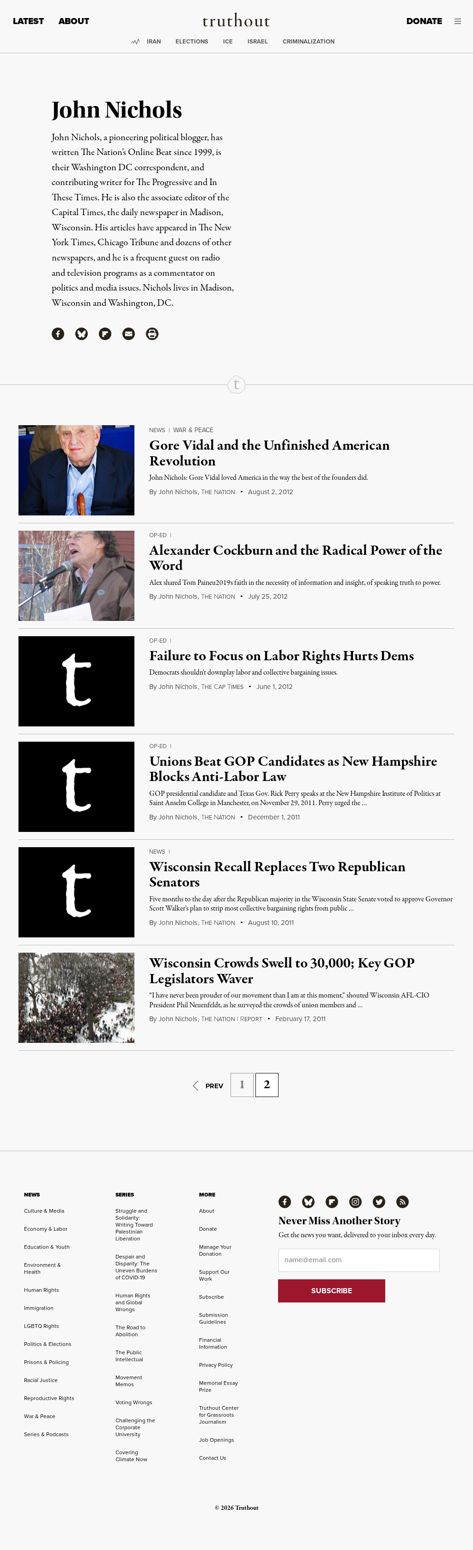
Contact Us (212, 1458)
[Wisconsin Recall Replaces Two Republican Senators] (76, 892)
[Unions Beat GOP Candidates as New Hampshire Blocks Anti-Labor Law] (76, 787)
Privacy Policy (216, 1365)
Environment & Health (42, 1268)
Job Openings (216, 1440)
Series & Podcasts (46, 1434)
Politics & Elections (48, 1344)
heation (218, 492)
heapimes (222, 687)
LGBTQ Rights (41, 1326)
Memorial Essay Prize (218, 1386)
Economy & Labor (45, 1229)
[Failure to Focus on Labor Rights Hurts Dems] (76, 681)
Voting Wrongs (133, 1402)
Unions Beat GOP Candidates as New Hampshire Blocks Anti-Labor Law (293, 770)
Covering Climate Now (131, 1455)
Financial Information (213, 1343)
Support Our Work (214, 1275)
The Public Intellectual (129, 1355)
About (74, 21)
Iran (154, 41)
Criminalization (308, 41)
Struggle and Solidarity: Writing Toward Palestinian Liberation (134, 1224)
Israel (258, 41)
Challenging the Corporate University (135, 1427)
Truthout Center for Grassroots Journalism (219, 1415)
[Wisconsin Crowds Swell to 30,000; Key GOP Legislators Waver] (76, 998)
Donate (424, 21)
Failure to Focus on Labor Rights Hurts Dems (281, 656)
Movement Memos (128, 1380)
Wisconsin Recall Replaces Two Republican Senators (277, 875)
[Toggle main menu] (458, 21)
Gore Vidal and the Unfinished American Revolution (269, 454)
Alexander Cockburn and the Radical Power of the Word (295, 559)
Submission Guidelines (213, 1318)
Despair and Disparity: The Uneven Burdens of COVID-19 (136, 1266)
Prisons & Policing (46, 1362)
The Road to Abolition (130, 1330)
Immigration (39, 1308)
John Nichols (177, 491)
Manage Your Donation (215, 1250)
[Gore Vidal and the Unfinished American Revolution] (76, 470)
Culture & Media (44, 1211)
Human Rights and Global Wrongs (133, 1302)
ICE (228, 41)
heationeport (231, 1019)
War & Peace (193, 429)
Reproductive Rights (49, 1398)
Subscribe (211, 1297)
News (157, 430)
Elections (192, 41)
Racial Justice (41, 1380)
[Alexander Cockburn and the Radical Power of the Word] (76, 576)
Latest (28, 21)
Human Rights (41, 1290)
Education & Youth (47, 1247)
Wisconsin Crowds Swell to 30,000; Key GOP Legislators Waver (281, 972)
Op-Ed (158, 535)
